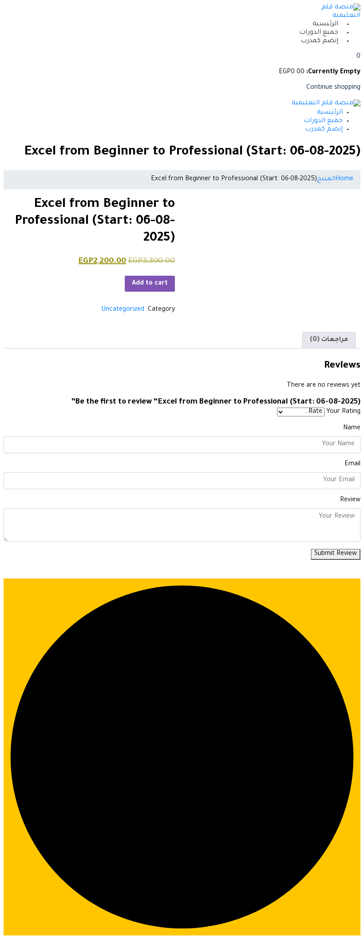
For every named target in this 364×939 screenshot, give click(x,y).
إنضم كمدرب (319, 41)
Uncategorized (122, 309)
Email (352, 464)
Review (350, 500)
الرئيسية (325, 24)
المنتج (326, 179)
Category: (160, 309)
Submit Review (335, 554)
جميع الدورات (318, 32)
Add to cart (150, 283)
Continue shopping (333, 87)
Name (351, 428)
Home (344, 179)
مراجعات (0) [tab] (329, 340)
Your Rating (343, 412)
